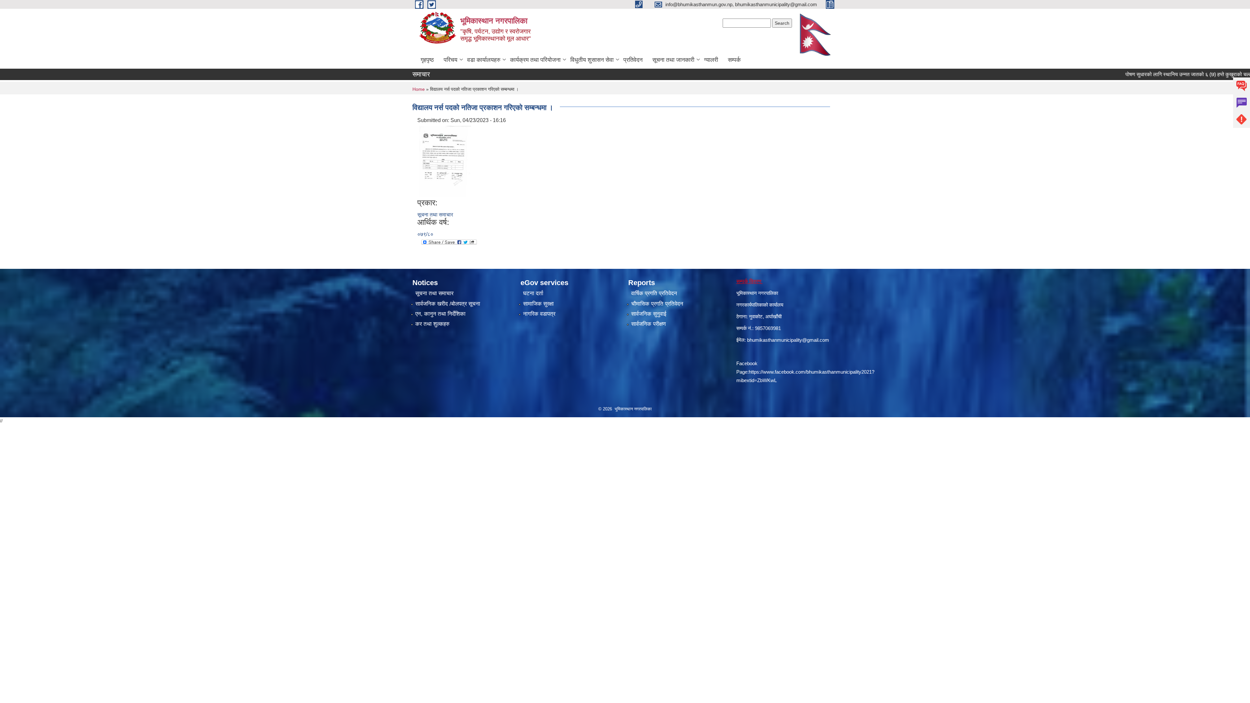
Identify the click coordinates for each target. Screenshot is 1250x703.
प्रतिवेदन (633, 60)
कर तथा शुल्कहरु (432, 324)
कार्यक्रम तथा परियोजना (535, 60)
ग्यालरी (711, 60)
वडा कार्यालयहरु (483, 60)
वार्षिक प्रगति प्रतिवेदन (654, 293)
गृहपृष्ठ (427, 60)
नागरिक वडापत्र (539, 314)
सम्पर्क (734, 60)
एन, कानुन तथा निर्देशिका (440, 314)
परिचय (450, 60)
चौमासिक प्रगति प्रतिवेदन (657, 304)
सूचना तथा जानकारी (673, 60)
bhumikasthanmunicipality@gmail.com (788, 340)
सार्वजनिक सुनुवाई (648, 314)
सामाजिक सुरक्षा (538, 304)
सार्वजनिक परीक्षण (648, 324)
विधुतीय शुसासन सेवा (592, 60)
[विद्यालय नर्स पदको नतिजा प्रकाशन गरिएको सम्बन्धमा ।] (445, 161)
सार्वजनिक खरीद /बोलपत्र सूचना (447, 304)
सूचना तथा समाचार (435, 214)
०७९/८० (425, 234)
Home (418, 89)
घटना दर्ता (533, 293)
